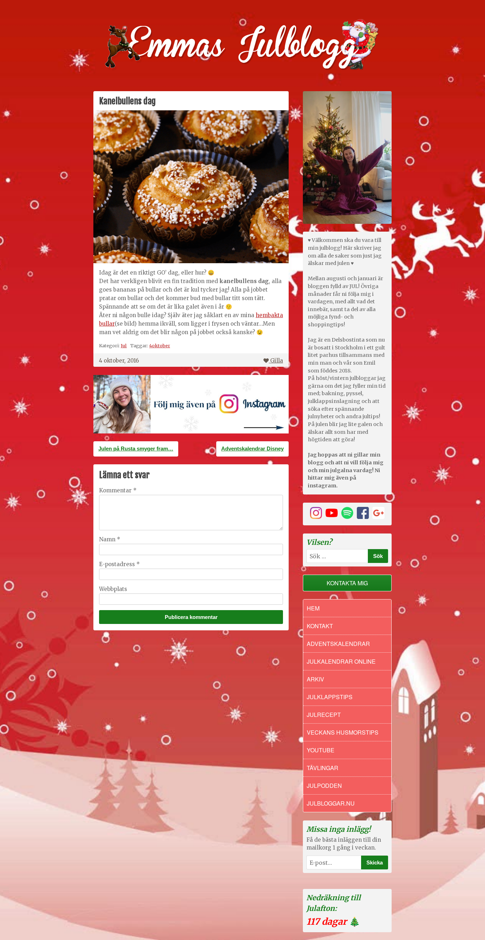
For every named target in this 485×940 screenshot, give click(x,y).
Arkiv (315, 679)
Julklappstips (330, 697)
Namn (109, 539)
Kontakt (320, 626)
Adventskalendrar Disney (252, 449)
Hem (313, 608)
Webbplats (113, 589)
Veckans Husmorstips (342, 732)
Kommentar (118, 490)
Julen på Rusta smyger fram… (135, 449)
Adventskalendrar (338, 644)
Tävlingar (322, 768)
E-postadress (119, 564)
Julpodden (324, 785)
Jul (124, 345)
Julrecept (324, 714)
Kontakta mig (347, 583)
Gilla (276, 360)
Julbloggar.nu (331, 803)
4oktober (159, 345)
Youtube (320, 750)
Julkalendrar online (341, 661)
